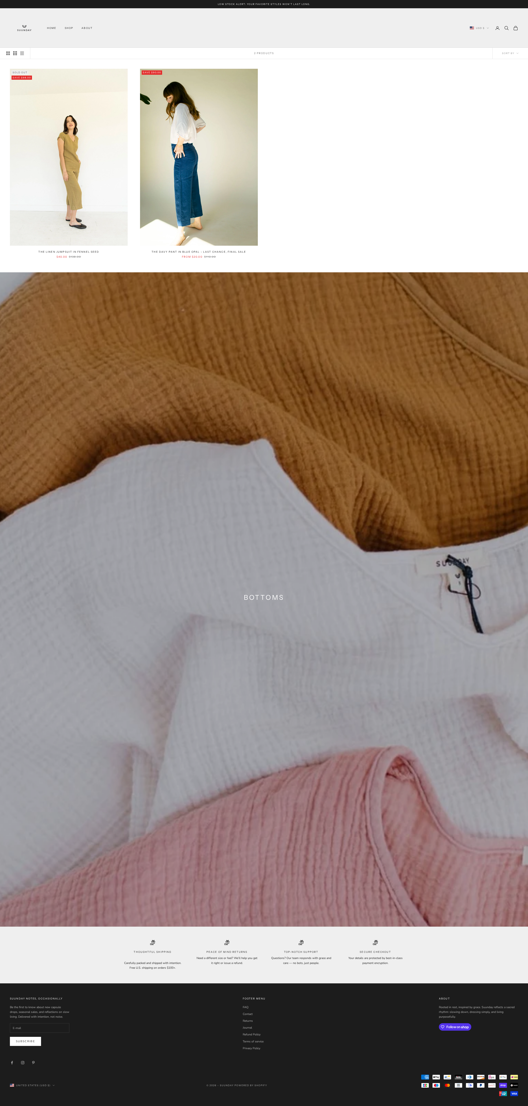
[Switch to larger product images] (8, 53)
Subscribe (25, 1041)
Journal (247, 1028)
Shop (69, 28)
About (87, 28)
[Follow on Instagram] (23, 1063)
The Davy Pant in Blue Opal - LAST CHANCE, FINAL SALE (199, 251)
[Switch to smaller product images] (15, 53)
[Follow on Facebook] (12, 1063)
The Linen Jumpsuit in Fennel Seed (68, 251)
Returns (248, 1021)
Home (52, 28)
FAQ (246, 1007)
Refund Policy (251, 1034)
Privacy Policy (251, 1048)
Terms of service (253, 1041)
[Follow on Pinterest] (33, 1063)
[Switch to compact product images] (22, 53)
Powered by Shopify (251, 1085)
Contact (248, 1014)
